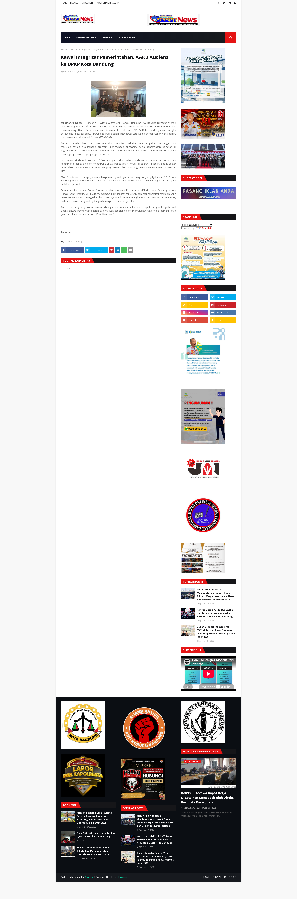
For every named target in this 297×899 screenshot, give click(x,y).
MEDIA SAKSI (69, 71)
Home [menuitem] (66, 37)
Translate (207, 228)
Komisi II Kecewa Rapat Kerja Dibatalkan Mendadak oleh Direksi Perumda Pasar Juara (93, 851)
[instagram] (230, 3)
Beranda (65, 49)
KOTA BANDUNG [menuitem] (84, 37)
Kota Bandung (78, 49)
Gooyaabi (122, 877)
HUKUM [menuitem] (105, 37)
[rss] (194, 305)
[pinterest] (234, 3)
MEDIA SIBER (88, 2)
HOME (64, 2)
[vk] (223, 312)
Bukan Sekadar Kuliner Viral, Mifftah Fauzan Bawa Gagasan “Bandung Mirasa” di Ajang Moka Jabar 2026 (216, 631)
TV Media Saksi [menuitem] (126, 37)
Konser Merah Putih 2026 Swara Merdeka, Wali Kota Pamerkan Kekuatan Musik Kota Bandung (215, 613)
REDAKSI (74, 2)
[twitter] (224, 3)
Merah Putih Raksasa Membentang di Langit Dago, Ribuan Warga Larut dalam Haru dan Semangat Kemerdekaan (215, 594)
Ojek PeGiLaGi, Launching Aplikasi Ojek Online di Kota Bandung (96, 834)
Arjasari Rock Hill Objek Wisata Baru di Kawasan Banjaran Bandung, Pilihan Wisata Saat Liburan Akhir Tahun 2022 (94, 817)
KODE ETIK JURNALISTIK (108, 2)
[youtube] (194, 320)
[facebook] (218, 3)
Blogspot (89, 877)
